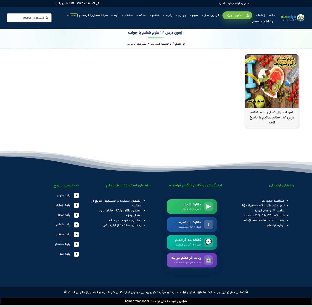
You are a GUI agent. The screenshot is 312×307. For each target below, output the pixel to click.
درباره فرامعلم (276, 225)
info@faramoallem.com (259, 220)
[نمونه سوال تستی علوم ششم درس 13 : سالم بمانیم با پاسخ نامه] (272, 57)
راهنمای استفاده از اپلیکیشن (122, 225)
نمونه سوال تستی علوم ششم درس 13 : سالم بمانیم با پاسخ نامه (272, 117)
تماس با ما (63, 3)
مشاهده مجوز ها (273, 201)
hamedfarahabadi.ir (138, 301)
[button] (48, 195)
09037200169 (86, 3)
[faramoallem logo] (292, 14)
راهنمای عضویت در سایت (124, 220)
